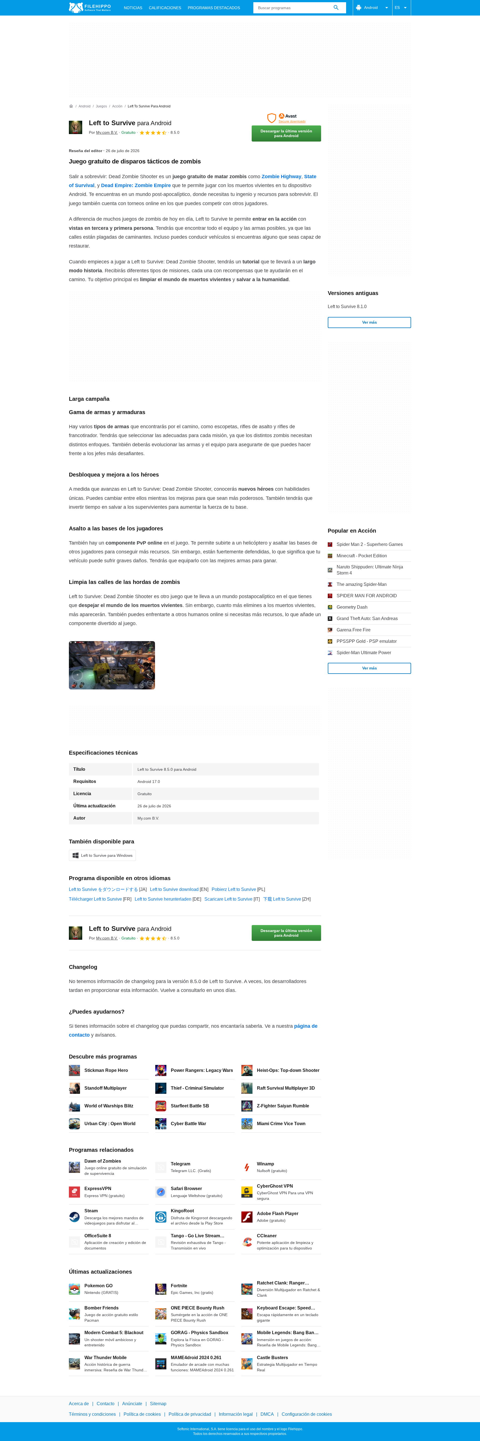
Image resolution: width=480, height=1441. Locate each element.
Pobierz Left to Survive (234, 889)
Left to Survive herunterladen (163, 899)
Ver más (369, 322)
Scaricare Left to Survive (228, 899)
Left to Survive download (174, 889)
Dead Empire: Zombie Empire (136, 185)
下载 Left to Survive (282, 899)
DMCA (267, 1414)
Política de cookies (142, 1414)
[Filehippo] (90, 8)
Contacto (105, 1403)
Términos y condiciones (92, 1414)
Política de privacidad (190, 1414)
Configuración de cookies (307, 1414)
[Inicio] (71, 106)
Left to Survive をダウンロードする (103, 889)
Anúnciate (132, 1403)
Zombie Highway (281, 176)
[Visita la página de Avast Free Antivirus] (286, 118)
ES (397, 7)
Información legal (236, 1414)
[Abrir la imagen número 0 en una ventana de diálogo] (112, 665)
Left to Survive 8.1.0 (347, 306)
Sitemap (158, 1403)
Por (103, 132)
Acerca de (79, 1403)
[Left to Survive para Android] (75, 127)
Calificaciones (165, 8)
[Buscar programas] (336, 7)
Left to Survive (130, 123)
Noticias (133, 8)
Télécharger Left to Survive (95, 899)
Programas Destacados (214, 8)
